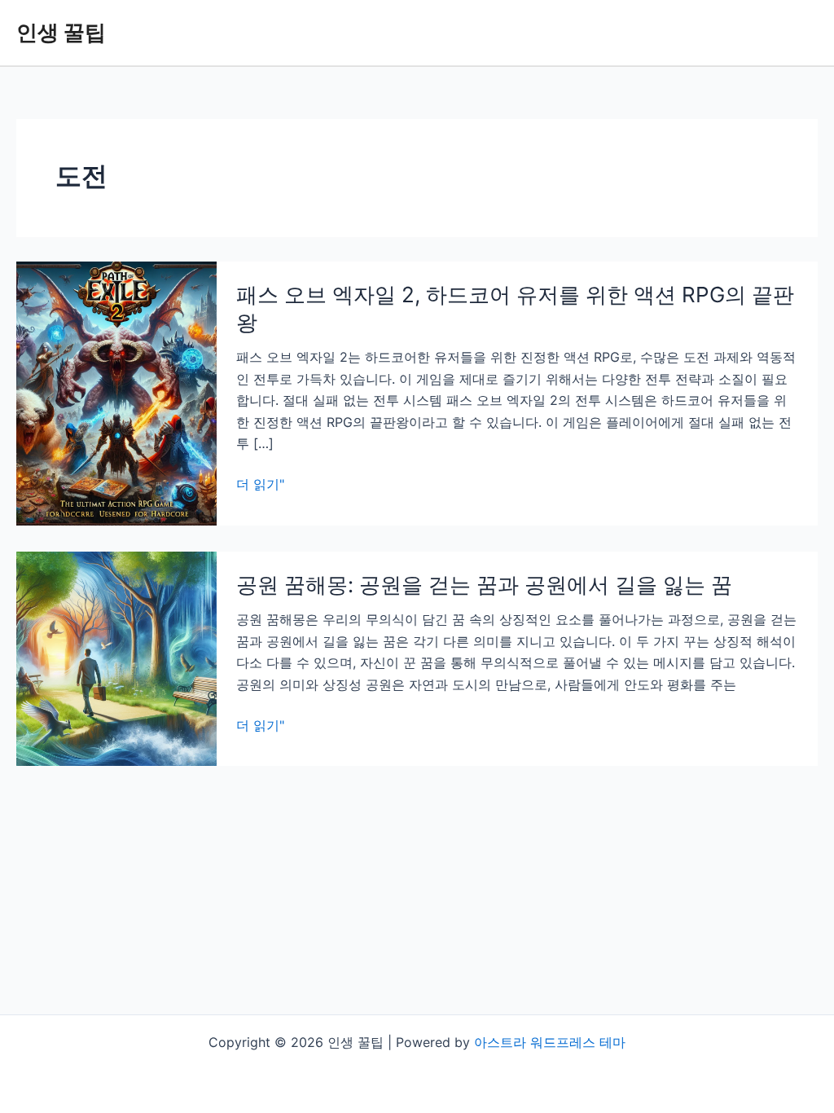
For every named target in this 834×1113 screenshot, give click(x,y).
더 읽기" (260, 485)
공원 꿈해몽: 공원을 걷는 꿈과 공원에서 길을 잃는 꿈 (484, 584)
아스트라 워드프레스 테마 (550, 1042)
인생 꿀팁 (61, 32)
